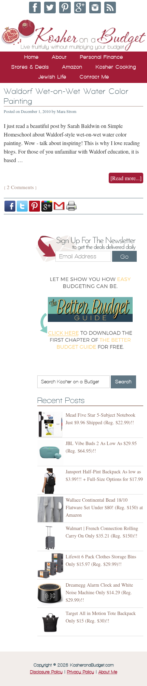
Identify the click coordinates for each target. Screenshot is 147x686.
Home (31, 57)
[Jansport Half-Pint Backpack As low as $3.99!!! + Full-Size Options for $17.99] (51, 481)
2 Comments (20, 187)
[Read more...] (126, 178)
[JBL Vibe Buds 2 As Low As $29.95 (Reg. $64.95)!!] (51, 453)
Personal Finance (101, 57)
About (59, 57)
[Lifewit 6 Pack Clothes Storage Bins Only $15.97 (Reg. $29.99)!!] (51, 566)
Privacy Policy (80, 672)
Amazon (72, 67)
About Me (107, 672)
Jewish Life (52, 77)
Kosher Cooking (116, 67)
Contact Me (94, 77)
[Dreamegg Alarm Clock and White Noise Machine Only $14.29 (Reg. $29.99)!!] (51, 594)
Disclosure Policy (46, 672)
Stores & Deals (30, 67)
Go (124, 256)
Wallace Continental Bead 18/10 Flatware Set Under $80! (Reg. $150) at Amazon (104, 507)
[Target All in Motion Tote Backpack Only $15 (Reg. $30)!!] (51, 623)
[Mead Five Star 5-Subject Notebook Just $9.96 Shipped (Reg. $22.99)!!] (51, 424)
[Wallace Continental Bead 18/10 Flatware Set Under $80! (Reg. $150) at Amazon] (51, 509)
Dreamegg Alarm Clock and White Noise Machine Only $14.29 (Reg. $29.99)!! (99, 592)
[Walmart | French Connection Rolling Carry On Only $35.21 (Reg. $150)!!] (51, 538)
